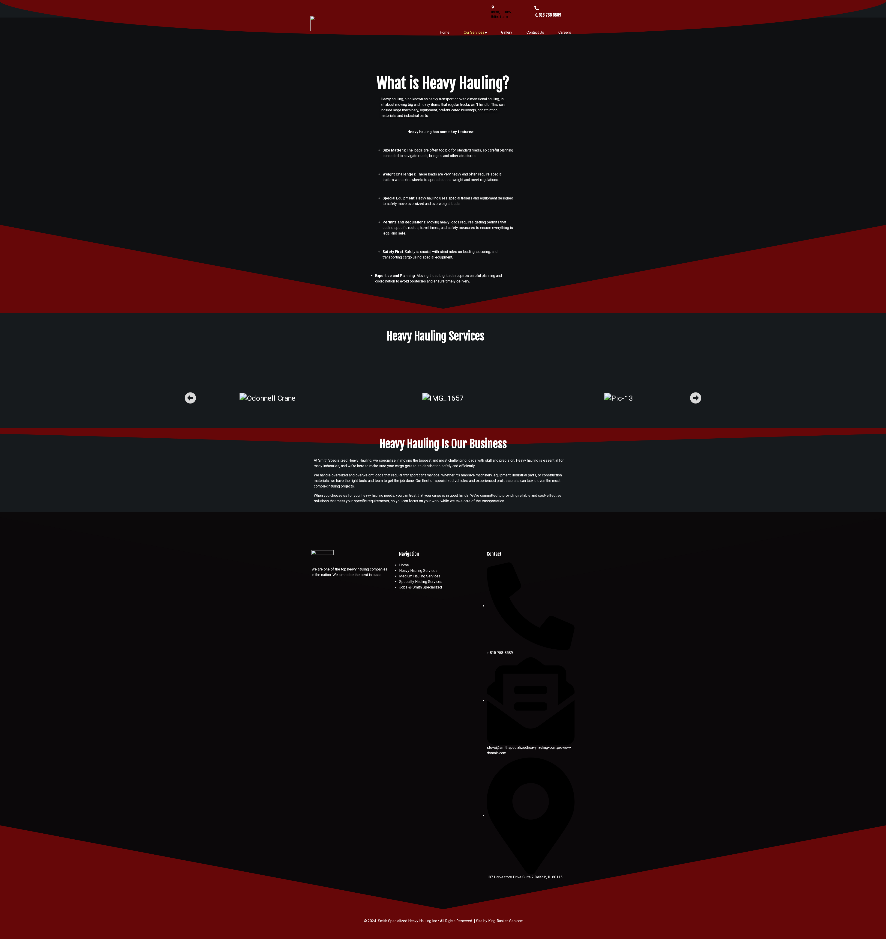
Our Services (474, 32)
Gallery (506, 32)
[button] (190, 398)
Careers (564, 32)
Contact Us (535, 32)
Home (444, 32)
